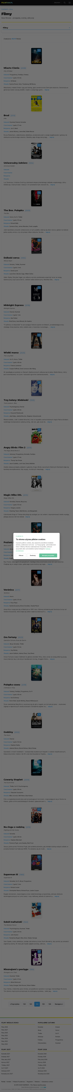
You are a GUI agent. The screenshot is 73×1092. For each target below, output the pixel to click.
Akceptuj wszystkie (48, 555)
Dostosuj (33, 555)
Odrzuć (21, 555)
